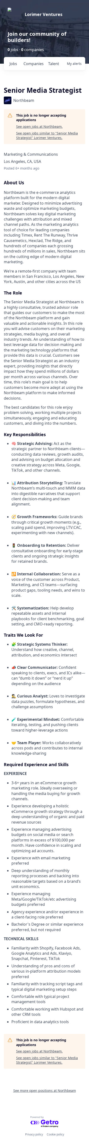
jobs (13, 63)
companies (33, 63)
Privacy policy (34, 1134)
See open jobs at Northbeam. (39, 126)
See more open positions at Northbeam (44, 1090)
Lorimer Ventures (43, 14)
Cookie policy (55, 1134)
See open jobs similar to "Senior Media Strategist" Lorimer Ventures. (47, 135)
